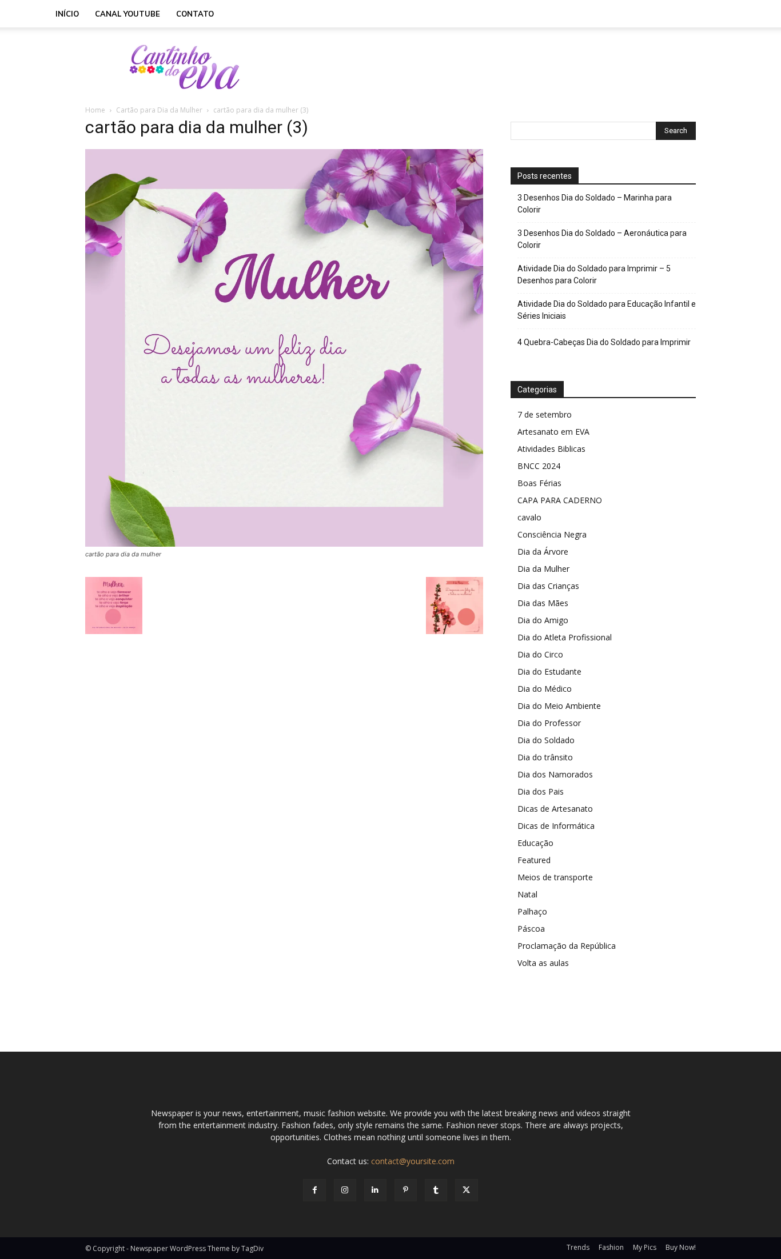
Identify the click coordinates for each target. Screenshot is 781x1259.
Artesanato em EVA (553, 431)
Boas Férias (539, 483)
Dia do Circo (540, 654)
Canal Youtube (127, 13)
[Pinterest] (406, 1190)
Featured (534, 860)
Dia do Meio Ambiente (559, 705)
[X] (466, 1190)
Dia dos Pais (540, 791)
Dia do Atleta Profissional (564, 637)
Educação (535, 842)
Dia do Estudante (549, 671)
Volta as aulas (543, 962)
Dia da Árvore (542, 551)
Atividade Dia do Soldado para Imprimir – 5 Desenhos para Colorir (594, 274)
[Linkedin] (375, 1190)
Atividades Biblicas (551, 448)
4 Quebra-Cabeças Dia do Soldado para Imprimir (604, 342)
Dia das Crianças (548, 585)
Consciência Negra (552, 534)
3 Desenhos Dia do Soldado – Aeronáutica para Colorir (602, 239)
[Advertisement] (488, 67)
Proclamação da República (566, 945)
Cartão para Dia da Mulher (159, 110)
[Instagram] (345, 1190)
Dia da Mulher (543, 568)
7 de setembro (544, 414)
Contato (195, 13)
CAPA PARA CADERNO (559, 500)
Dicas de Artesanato (555, 808)
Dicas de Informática (556, 825)
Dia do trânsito (545, 757)
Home (95, 110)
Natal (527, 894)
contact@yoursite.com (413, 1161)
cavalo (529, 517)
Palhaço (532, 911)
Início (67, 13)
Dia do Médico (544, 688)
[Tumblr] (436, 1190)
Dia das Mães (542, 603)
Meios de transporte (555, 877)
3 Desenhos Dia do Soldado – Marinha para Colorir (594, 203)
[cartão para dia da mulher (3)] (284, 543)
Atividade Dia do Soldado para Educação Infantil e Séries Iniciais (606, 309)
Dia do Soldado (546, 740)
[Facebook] (314, 1190)
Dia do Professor (549, 722)
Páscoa (531, 928)
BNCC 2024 (538, 465)
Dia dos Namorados (555, 774)
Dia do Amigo (542, 620)
